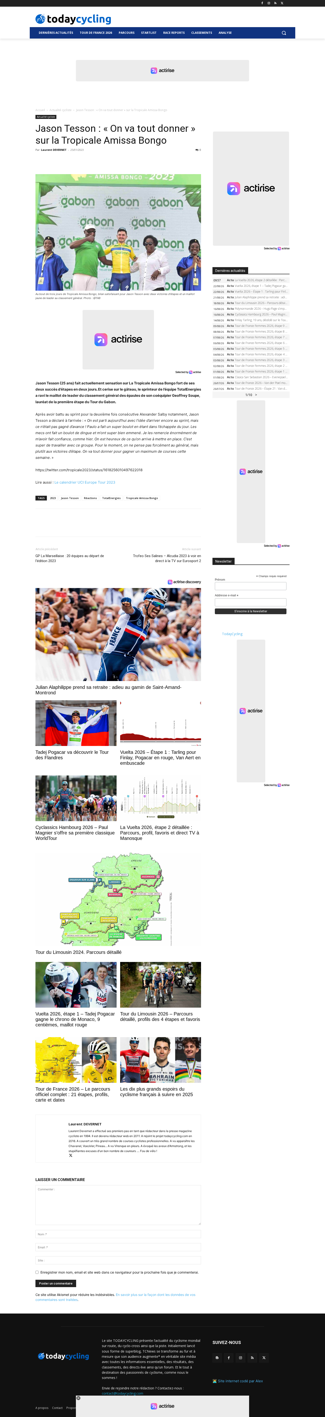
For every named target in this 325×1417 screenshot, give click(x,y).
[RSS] (275, 3)
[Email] (84, 160)
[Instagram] (269, 3)
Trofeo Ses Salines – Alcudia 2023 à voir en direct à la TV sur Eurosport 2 (167, 558)
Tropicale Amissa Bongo (142, 498)
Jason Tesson (70, 498)
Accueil (40, 110)
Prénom (220, 579)
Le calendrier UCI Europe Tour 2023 (84, 482)
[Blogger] (217, 1358)
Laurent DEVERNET (54, 150)
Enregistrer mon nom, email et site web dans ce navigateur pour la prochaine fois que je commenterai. (119, 1272)
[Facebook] (262, 3)
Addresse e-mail (226, 596)
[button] (284, 33)
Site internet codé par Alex (240, 1381)
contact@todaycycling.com (122, 1393)
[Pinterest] (62, 160)
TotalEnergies (111, 498)
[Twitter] (282, 3)
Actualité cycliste (60, 110)
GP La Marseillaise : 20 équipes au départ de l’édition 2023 (69, 558)
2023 (53, 498)
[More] (95, 160)
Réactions (90, 498)
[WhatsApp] (73, 160)
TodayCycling (232, 634)
